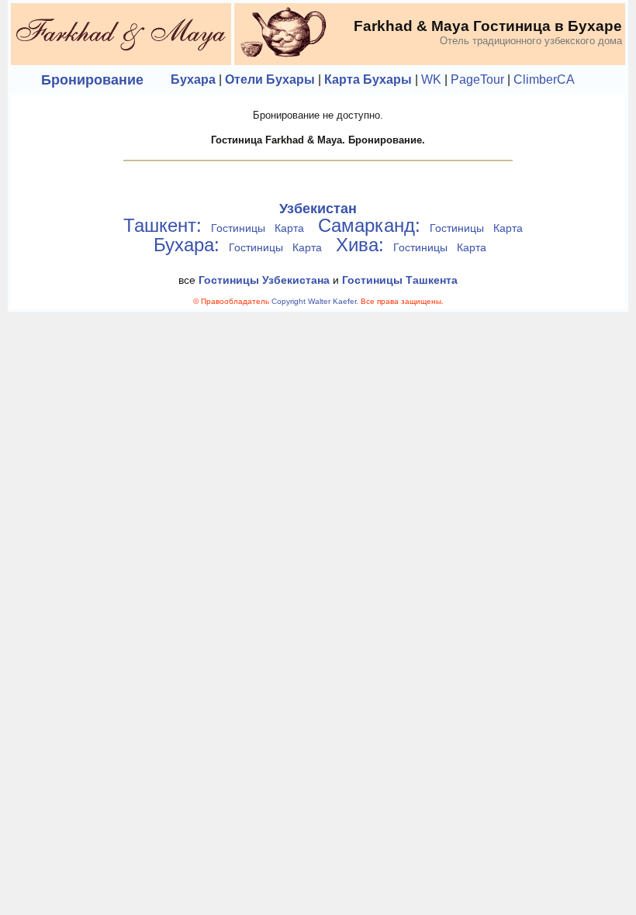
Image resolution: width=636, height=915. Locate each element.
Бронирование (92, 80)
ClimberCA (544, 79)
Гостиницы (238, 228)
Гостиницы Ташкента (400, 280)
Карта (289, 228)
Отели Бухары (270, 79)
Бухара (193, 79)
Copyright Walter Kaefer (313, 301)
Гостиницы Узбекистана (264, 280)
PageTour (477, 79)
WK (431, 79)
